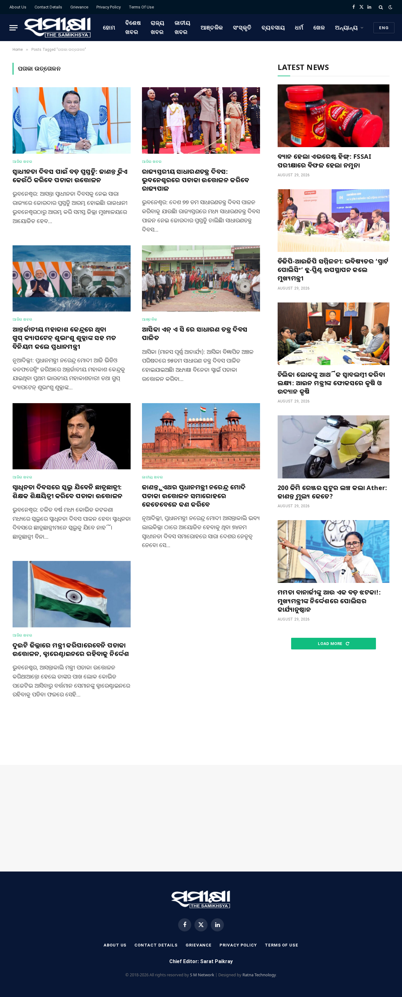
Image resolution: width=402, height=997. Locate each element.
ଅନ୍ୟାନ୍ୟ (346, 27)
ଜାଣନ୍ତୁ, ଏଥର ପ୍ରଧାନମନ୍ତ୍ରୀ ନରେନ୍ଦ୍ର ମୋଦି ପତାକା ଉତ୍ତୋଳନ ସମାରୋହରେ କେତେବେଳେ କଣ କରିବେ (194, 495)
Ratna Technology (259, 975)
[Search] (381, 7)
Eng (384, 27)
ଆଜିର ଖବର (22, 161)
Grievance (79, 7)
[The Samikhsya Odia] (57, 27)
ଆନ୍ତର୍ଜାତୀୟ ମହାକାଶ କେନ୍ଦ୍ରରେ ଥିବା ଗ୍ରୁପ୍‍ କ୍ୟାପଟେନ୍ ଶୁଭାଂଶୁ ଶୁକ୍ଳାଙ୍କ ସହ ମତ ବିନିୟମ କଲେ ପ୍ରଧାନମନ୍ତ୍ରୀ (64, 337)
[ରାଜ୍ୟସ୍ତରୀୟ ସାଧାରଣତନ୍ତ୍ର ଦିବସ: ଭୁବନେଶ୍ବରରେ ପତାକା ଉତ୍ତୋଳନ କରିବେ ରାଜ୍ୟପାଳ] (201, 120)
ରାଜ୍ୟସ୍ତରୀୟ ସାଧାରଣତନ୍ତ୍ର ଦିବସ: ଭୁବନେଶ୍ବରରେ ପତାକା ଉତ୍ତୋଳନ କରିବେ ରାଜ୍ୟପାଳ (195, 180)
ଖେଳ (319, 27)
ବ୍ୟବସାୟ (273, 27)
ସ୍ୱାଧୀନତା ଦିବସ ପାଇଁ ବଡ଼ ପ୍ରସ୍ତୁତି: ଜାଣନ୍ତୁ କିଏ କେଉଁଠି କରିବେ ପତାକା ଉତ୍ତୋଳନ (70, 175)
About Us (17, 7)
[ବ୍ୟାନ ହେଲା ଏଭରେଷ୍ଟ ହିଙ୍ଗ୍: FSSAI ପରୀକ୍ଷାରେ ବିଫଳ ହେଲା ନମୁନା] (333, 115)
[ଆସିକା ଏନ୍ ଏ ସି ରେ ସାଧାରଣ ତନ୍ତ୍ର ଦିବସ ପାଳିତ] (201, 278)
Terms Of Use (141, 7)
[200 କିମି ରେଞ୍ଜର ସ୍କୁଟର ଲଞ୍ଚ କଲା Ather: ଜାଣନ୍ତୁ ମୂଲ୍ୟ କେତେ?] (333, 446)
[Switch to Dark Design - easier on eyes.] (390, 7)
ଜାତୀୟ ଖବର (183, 27)
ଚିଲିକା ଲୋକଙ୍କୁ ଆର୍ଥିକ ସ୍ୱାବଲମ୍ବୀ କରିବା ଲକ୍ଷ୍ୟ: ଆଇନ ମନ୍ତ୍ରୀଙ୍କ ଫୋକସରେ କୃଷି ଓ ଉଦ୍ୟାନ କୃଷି (331, 383)
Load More (331, 643)
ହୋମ (109, 27)
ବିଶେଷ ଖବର (133, 27)
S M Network (202, 975)
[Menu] (13, 28)
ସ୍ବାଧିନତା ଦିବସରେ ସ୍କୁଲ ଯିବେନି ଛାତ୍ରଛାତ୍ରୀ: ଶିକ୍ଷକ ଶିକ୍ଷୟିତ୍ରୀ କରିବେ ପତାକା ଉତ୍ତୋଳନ (67, 491)
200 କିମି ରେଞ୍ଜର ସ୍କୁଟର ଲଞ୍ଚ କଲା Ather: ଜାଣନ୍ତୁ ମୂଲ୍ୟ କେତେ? (332, 491)
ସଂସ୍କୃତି (242, 27)
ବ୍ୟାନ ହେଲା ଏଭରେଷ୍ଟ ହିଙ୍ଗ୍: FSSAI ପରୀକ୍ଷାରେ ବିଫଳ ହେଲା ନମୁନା (324, 160)
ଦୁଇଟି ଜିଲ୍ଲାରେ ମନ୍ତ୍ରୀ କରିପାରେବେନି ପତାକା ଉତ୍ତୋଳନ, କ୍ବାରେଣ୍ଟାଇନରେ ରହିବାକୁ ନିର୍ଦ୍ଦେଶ (71, 649)
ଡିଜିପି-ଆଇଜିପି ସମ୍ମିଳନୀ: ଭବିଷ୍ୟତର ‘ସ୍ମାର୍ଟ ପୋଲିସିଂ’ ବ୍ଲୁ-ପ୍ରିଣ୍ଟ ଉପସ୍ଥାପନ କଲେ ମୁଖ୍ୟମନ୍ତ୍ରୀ (333, 269)
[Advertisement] (333, 707)
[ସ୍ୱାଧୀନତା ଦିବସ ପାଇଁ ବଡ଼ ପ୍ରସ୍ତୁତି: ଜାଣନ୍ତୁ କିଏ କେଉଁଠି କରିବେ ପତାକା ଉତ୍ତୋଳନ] (72, 120)
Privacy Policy (108, 7)
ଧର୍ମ (299, 27)
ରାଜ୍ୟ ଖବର (158, 27)
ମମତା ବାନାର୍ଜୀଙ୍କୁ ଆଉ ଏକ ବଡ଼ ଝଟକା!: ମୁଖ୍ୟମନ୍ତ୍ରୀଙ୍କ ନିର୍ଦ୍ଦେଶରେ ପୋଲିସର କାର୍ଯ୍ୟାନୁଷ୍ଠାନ (329, 600)
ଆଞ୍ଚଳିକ (212, 27)
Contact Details (48, 7)
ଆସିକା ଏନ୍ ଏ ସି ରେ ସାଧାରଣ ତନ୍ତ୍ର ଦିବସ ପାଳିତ (195, 333)
